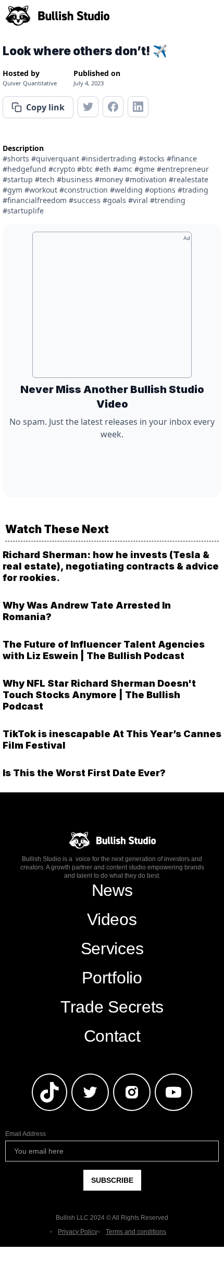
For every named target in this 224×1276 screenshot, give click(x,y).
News (112, 890)
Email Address (25, 1134)
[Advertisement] (112, 309)
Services (112, 948)
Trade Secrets (112, 1006)
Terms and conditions (136, 1231)
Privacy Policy (77, 1231)
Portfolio (112, 977)
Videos (111, 919)
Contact (112, 1036)
